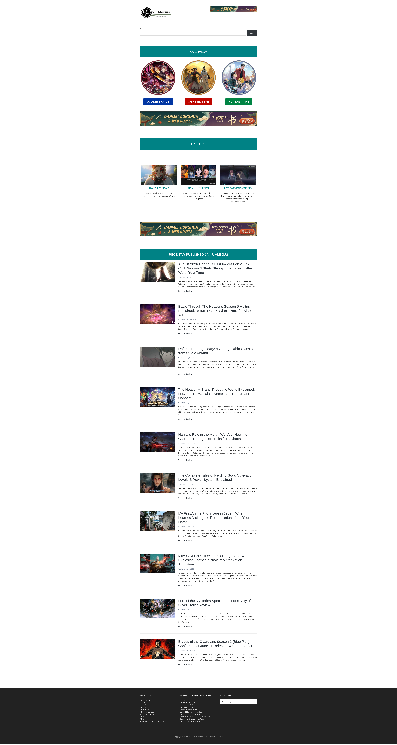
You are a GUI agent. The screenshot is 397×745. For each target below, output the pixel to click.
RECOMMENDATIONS (238, 188)
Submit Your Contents (147, 712)
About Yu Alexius (145, 700)
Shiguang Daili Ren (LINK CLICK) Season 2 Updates (196, 716)
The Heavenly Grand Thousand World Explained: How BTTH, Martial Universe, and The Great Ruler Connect (217, 393)
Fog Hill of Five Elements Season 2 (191, 721)
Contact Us (143, 702)
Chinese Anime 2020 (186, 707)
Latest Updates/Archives (147, 714)
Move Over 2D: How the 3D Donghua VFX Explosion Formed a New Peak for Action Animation (211, 560)
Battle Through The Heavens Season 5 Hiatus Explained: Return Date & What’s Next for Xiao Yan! (214, 310)
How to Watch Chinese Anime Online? (152, 721)
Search (252, 33)
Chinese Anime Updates (187, 702)
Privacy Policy (144, 705)
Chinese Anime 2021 (186, 705)
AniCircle (142, 716)
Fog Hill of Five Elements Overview (191, 714)
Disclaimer (143, 707)
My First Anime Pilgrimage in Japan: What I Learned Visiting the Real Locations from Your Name (213, 517)
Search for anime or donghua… (151, 29)
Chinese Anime (198, 101)
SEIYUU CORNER (198, 188)
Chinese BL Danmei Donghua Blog (191, 712)
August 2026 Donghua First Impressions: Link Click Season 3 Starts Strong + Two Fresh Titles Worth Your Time (215, 268)
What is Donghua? (186, 700)
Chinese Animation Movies (188, 709)
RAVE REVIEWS (159, 188)
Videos (142, 719)
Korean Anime (239, 101)
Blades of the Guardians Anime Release (192, 719)
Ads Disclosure (144, 709)
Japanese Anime (158, 101)
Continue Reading (185, 291)
